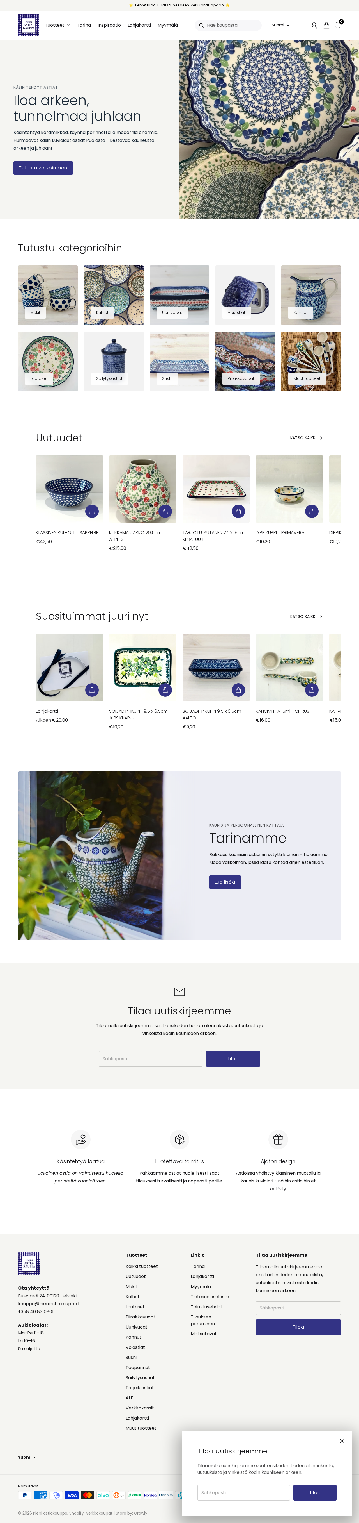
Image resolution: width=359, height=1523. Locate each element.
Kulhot (133, 1296)
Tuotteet (55, 25)
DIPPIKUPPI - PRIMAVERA (280, 532)
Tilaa (315, 1492)
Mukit (131, 1286)
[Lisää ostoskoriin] (92, 511)
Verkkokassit (140, 1408)
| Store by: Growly (129, 1513)
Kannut (133, 1337)
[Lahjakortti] (69, 667)
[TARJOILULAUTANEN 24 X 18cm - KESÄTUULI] (216, 489)
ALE (129, 1398)
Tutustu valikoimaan (43, 168)
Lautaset (135, 1307)
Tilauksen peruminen (203, 1320)
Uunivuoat (137, 1327)
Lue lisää (225, 882)
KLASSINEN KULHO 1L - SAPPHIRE (67, 532)
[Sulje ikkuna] (342, 1441)
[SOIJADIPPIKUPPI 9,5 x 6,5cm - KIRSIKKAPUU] (142, 667)
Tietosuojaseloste (210, 1296)
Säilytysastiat (140, 1377)
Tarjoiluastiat (140, 1387)
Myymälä (201, 1286)
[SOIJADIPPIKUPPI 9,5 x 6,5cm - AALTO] (216, 667)
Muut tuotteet (141, 1428)
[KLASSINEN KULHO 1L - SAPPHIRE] (69, 489)
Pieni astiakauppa (50, 1513)
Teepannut (138, 1367)
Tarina (198, 1266)
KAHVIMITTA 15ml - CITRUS (282, 711)
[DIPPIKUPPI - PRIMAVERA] (289, 489)
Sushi (131, 1357)
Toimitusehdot (206, 1307)
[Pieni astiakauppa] (28, 25)
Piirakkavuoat (140, 1317)
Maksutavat (204, 1334)
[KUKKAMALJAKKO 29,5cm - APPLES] (142, 489)
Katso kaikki (303, 438)
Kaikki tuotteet (142, 1266)
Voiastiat (135, 1347)
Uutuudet (136, 1276)
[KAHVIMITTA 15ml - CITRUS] (289, 667)
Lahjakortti (47, 711)
